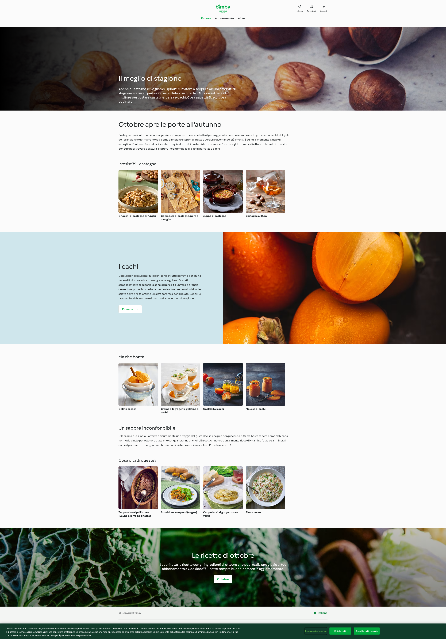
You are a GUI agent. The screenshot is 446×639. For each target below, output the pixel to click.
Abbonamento (224, 18)
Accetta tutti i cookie (367, 631)
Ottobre (223, 579)
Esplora (206, 18)
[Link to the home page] (223, 8)
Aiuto (241, 18)
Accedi (323, 11)
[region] (223, 631)
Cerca (300, 11)
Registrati (311, 11)
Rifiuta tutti (340, 631)
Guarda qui (130, 309)
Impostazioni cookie (315, 631)
